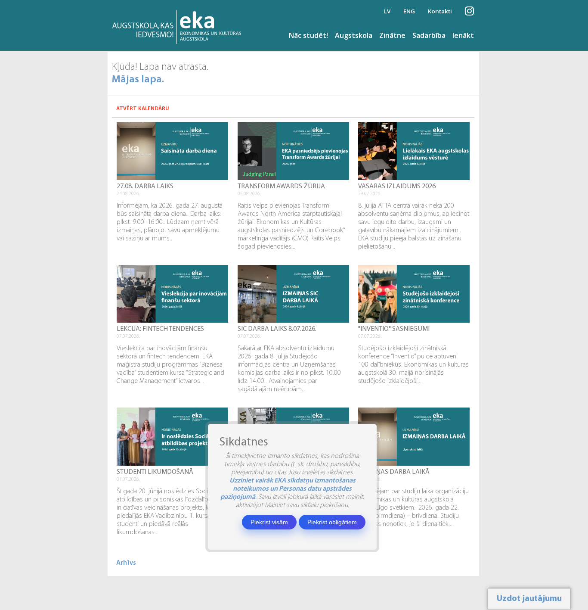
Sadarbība (429, 35)
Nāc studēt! (308, 35)
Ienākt (463, 35)
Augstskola (353, 35)
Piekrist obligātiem (332, 522)
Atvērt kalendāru (142, 109)
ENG (409, 11)
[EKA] (179, 25)
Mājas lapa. (138, 80)
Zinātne (392, 35)
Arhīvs (126, 563)
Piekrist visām (269, 522)
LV (387, 11)
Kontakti (440, 11)
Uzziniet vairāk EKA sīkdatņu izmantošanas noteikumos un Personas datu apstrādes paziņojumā (288, 489)
